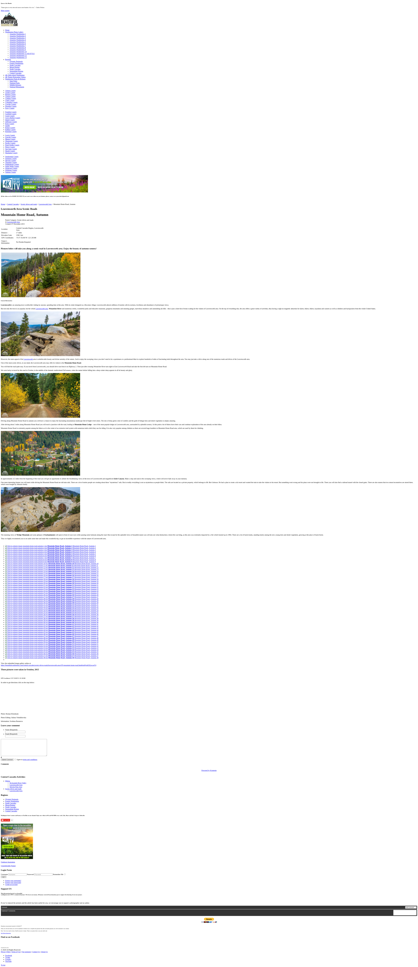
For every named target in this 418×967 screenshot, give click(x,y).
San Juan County (11, 149)
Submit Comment (7, 759)
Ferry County (9, 108)
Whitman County (11, 170)
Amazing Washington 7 (18, 46)
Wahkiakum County (12, 164)
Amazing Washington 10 (18, 52)
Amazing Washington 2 (18, 36)
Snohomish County (12, 157)
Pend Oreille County (12, 145)
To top (3, 965)
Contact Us (36, 952)
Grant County (10, 116)
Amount (4, 907)
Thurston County (11, 162)
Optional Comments (8, 911)
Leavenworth (28, 359)
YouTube (8, 961)
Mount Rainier (15, 67)
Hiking (7, 781)
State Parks (13, 81)
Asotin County (10, 93)
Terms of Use (16, 952)
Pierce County (10, 147)
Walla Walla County (12, 166)
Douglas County (11, 106)
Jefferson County (11, 122)
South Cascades (15, 65)
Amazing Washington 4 (18, 40)
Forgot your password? (13, 883)
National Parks (15, 83)
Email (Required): (11, 734)
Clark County (10, 100)
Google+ (8, 959)
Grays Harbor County (12, 118)
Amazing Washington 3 (18, 38)
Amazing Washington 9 (18, 50)
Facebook (8, 955)
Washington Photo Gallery (14, 32)
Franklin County (11, 112)
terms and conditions (30, 759)
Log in (4, 877)
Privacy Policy (6, 952)
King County (9, 124)
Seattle (7, 126)
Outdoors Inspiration (8, 862)
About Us (44, 952)
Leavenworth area (42, 309)
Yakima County (10, 172)
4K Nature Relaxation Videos (15, 77)
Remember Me (58, 874)
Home (7, 30)
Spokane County (11, 158)
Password (30, 874)
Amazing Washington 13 (18, 57)
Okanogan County (11, 141)
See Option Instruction (6, 933)
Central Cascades (15, 73)
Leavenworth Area (13, 222)
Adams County (10, 91)
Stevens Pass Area (16, 787)
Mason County (10, 139)
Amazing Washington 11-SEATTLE (22, 54)
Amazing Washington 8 (18, 48)
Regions (8, 59)
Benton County (10, 94)
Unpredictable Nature (8, 866)
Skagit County (10, 151)
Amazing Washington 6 (18, 44)
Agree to (20, 759)
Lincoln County (10, 137)
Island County (10, 120)
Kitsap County (10, 128)
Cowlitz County (10, 104)
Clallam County (10, 98)
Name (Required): (11, 730)
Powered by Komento (209, 770)
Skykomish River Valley (18, 783)
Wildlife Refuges (15, 85)
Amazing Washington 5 (18, 42)
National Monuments (17, 87)
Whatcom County (11, 168)
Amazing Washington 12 (18, 55)
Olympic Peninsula (16, 61)
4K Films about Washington (14, 75)
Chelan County (10, 96)
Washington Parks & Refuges (15, 79)
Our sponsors (26, 952)
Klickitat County (11, 131)
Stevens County (10, 160)
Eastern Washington (16, 63)
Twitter (7, 957)
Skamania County (11, 153)
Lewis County (10, 135)
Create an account (11, 884)
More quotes (5, 11)
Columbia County (11, 102)
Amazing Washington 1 (18, 34)
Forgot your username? (13, 881)
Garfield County (10, 114)
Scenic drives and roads (13, 789)
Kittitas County (10, 130)
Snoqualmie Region (16, 71)
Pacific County (10, 143)
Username (4, 874)
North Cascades (15, 69)
